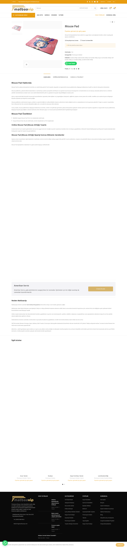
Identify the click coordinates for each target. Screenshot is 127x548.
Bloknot (85, 509)
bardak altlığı (73, 58)
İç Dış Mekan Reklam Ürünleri (72, 512)
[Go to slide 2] (64, 484)
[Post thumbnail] (44, 504)
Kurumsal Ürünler (69, 518)
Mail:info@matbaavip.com (20, 524)
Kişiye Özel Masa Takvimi (76, 476)
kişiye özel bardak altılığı (104, 58)
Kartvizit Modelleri (87, 503)
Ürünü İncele (100, 289)
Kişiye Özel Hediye (70, 515)
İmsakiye (50, 476)
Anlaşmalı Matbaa (69, 503)
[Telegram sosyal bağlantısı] (79, 69)
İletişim (102, 503)
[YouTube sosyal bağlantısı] (94, 1)
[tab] (47, 76)
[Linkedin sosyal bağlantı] (76, 69)
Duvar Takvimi (23, 476)
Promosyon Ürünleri (77, 55)
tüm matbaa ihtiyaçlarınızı (33, 305)
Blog (101, 515)
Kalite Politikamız (105, 506)
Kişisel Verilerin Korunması (107, 509)
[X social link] (89, 1)
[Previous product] (110, 22)
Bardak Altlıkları (108, 478)
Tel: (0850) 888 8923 (19, 520)
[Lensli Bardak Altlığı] (103, 409)
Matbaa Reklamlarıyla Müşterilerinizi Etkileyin (55, 502)
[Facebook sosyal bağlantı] (87, 1)
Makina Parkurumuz (105, 512)
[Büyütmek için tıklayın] (26, 64)
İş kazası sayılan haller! (55, 526)
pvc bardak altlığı (76, 60)
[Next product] (114, 22)
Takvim (29, 478)
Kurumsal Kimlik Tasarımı (89, 512)
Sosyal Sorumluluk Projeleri (107, 521)
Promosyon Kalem (87, 515)
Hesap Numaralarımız (105, 524)
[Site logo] (22, 8)
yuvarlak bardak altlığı (87, 60)
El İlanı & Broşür (69, 509)
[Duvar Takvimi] (24, 409)
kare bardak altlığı (92, 58)
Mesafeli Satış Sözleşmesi (107, 518)
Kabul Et (120, 545)
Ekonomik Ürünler (69, 506)
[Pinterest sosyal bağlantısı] (97, 1)
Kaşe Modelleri (86, 500)
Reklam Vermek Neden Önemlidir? (47, 536)
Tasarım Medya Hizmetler (71, 524)
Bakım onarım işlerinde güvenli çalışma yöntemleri (56, 515)
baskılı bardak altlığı (83, 58)
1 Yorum (47, 538)
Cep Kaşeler (86, 521)
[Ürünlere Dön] (112, 22)
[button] (5, 543)
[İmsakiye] (50, 409)
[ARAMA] (95, 8)
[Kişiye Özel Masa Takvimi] (76, 409)
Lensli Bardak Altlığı (103, 476)
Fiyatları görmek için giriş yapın (75, 31)
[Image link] (22, 499)
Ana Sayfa (103, 500)
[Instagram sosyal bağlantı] (92, 1)
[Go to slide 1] (62, 484)
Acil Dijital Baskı (69, 500)
